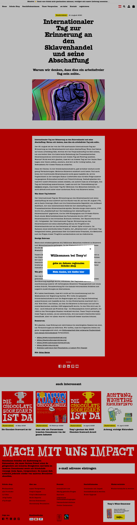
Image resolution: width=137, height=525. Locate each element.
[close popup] (90, 249)
